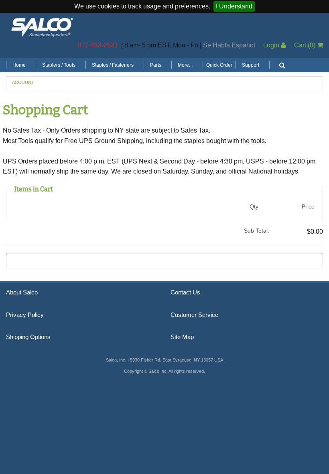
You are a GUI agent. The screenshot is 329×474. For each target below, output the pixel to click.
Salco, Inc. (42, 26)
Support (250, 65)
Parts (155, 65)
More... (185, 65)
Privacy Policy (25, 315)
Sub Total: (256, 230)
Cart (304, 45)
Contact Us (185, 292)
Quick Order (219, 65)
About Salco (22, 292)
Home (19, 65)
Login (272, 45)
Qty (254, 206)
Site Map (182, 337)
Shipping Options (28, 337)
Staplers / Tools (58, 65)
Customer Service (194, 315)
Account (23, 82)
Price (308, 206)
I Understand (234, 6)
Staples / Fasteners (113, 65)
